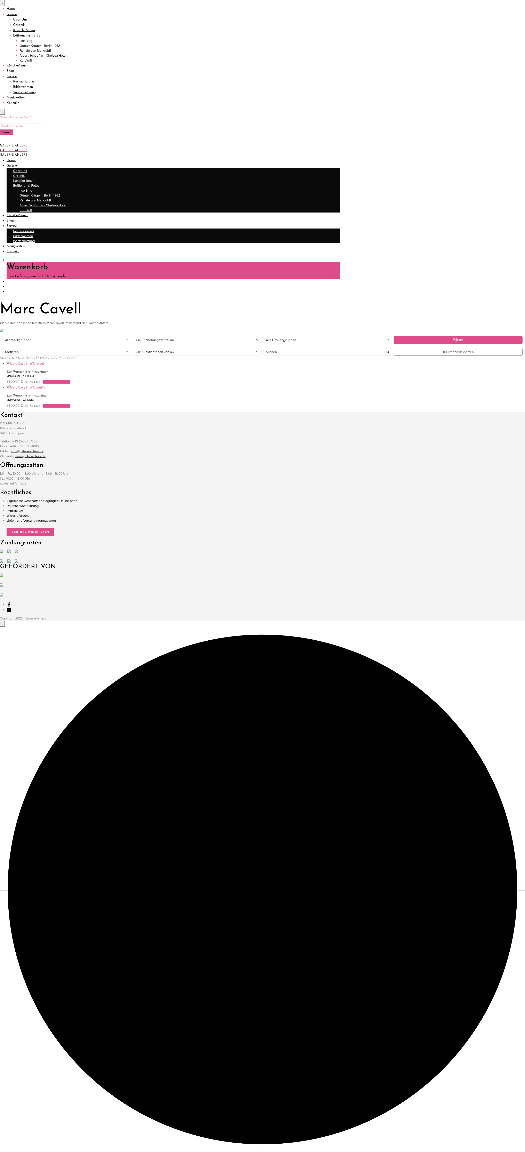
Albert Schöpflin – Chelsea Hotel (43, 55)
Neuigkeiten (16, 97)
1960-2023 (47, 358)
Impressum (15, 510)
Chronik (19, 25)
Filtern (458, 340)
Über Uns (20, 19)
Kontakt (13, 103)
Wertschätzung (24, 92)
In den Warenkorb (56, 382)
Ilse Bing (26, 40)
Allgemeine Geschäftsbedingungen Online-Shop (42, 501)
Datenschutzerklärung (23, 505)
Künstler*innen (24, 30)
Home (11, 9)
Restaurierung (23, 81)
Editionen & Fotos (26, 35)
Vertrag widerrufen (30, 531)
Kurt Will (26, 60)
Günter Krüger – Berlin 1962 (40, 45)
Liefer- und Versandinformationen (31, 520)
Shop (10, 71)
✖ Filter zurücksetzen (458, 352)
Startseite (7, 358)
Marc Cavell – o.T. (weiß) (20, 399)
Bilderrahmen (23, 87)
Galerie (12, 14)
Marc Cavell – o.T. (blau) (20, 375)
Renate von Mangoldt (35, 50)
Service (12, 76)
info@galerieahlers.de (27, 451)
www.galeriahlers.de (30, 456)
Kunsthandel (27, 358)
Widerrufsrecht (18, 515)
